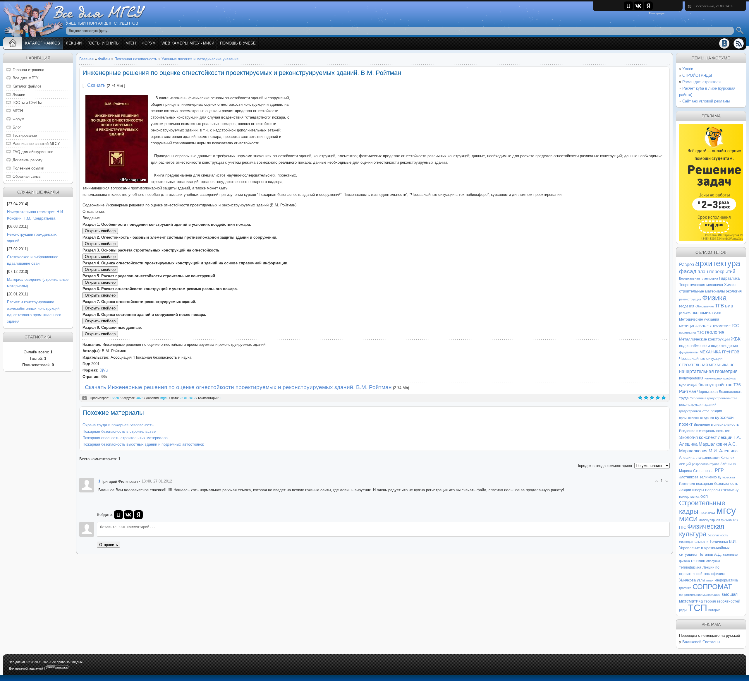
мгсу (726, 510)
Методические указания (699, 319)
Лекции (685, 490)
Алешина (687, 458)
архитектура (717, 263)
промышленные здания (696, 418)
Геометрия (687, 483)
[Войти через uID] (628, 5)
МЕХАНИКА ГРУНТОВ (719, 352)
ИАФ (717, 313)
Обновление (704, 306)
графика (685, 588)
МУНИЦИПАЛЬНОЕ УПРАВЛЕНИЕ (705, 326)
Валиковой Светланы (701, 642)
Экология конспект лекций (705, 437)
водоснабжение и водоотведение (708, 345)
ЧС (732, 365)
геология (714, 332)
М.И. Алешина (723, 451)
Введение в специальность (716, 424)
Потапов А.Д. (710, 554)
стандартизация (707, 457)
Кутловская (726, 477)
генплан (698, 561)
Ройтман (687, 391)
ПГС (682, 527)
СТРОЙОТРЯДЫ (697, 75)
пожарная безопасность (717, 483)
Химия (730, 285)
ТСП (697, 608)
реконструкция (690, 299)
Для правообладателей (26, 668)
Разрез (686, 264)
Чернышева (707, 391)
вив (729, 306)
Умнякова (687, 580)
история (714, 610)
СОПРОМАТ (712, 587)
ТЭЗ (737, 385)
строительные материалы (702, 291)
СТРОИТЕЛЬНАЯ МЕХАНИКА (704, 365)
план (709, 580)
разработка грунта (705, 464)
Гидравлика (729, 278)
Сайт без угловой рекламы (706, 101)
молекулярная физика (715, 520)
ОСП (704, 496)
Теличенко (708, 477)
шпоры (698, 490)
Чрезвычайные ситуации (700, 358)
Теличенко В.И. (723, 541)
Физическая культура (701, 530)
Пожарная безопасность (135, 59)
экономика (702, 312)
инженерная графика (720, 378)
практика (707, 512)
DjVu (103, 370)
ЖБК (736, 339)
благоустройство (715, 384)
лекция (716, 411)
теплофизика (690, 567)
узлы (701, 580)
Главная (86, 59)
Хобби (687, 69)
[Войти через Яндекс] (648, 5)
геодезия (686, 306)
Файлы (104, 59)
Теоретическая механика (701, 285)
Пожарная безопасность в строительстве (119, 431)
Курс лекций (688, 385)
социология (687, 332)
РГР (719, 470)
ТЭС (700, 332)
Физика (714, 298)
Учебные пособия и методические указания (200, 59)
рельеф (684, 313)
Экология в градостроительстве (713, 398)
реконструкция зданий (698, 405)
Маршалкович (713, 444)
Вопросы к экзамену (721, 490)
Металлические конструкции (704, 339)
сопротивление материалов (699, 594)
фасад (687, 271)
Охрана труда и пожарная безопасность (118, 425)
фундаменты (688, 352)
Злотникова (688, 477)
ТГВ (719, 306)
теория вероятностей (722, 601)
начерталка (689, 496)
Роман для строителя (701, 82)
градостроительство (694, 411)
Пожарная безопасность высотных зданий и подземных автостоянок (143, 444)
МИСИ (688, 519)
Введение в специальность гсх (704, 431)
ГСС (735, 326)
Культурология (691, 378)
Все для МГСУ (19, 662)
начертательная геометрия (708, 371)
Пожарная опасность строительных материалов (125, 438)
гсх (735, 520)
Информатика (726, 580)
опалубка (713, 561)
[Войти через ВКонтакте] (638, 5)
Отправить (108, 545)
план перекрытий (716, 271)
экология (734, 291)
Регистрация (656, 13)
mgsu (164, 398)
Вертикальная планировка (698, 278)
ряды (683, 610)
